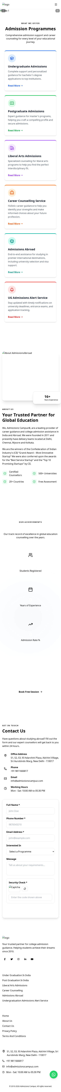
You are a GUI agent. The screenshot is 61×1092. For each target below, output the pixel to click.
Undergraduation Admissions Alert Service (25, 1000)
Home (5, 1015)
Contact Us (8, 1025)
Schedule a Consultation (20, 492)
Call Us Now (32, 701)
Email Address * (15, 832)
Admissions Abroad (12, 995)
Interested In (13, 845)
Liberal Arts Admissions (14, 985)
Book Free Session (29, 691)
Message (11, 859)
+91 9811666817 (19, 771)
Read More (14, 85)
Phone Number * (15, 818)
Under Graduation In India (16, 975)
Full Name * (13, 804)
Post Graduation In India (15, 980)
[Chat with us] (54, 1074)
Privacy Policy (9, 1031)
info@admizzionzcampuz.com (27, 780)
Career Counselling (12, 990)
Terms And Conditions (14, 1036)
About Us (7, 1020)
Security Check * (18, 882)
